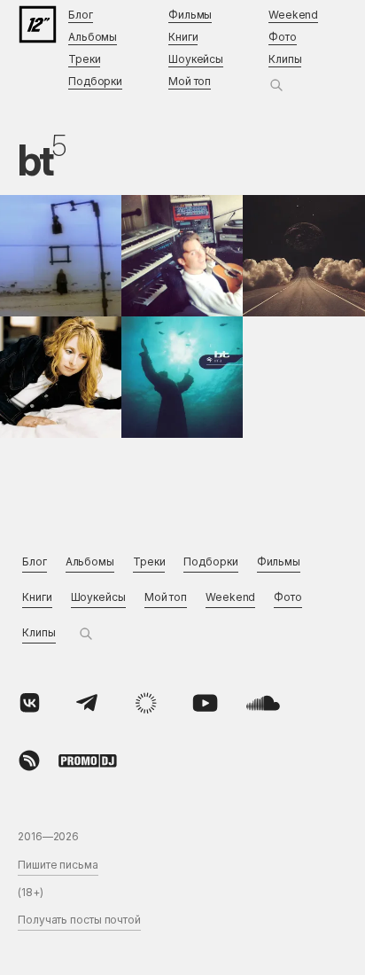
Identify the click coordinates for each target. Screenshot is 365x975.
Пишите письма (58, 864)
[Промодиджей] (87, 760)
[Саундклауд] (263, 703)
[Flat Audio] (146, 703)
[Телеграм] (87, 703)
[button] (276, 85)
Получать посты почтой (79, 919)
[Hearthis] (29, 760)
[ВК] (29, 703)
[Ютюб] (204, 703)
